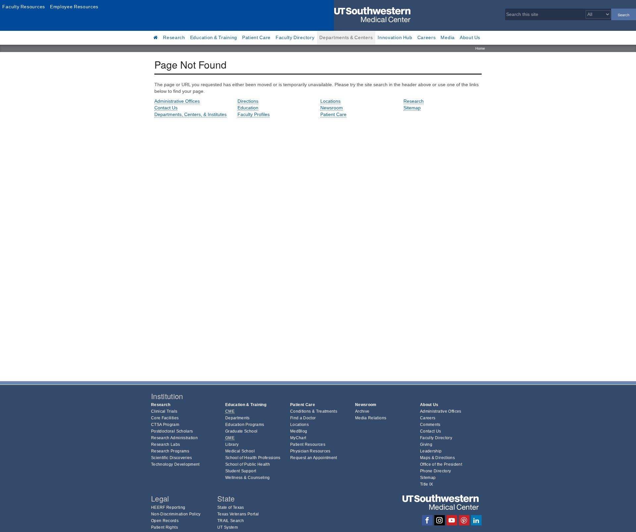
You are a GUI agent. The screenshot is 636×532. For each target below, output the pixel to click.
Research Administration (174, 438)
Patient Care (256, 37)
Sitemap (412, 107)
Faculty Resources (23, 6)
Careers (426, 37)
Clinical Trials (164, 411)
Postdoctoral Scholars (172, 431)
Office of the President (441, 464)
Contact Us (166, 107)
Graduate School (241, 431)
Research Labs (165, 444)
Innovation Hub (395, 37)
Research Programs (170, 451)
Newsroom (331, 107)
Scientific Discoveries (171, 457)
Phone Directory (435, 471)
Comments (430, 424)
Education (248, 107)
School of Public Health (247, 464)
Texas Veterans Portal (238, 514)
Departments (237, 418)
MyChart (298, 438)
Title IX (426, 484)
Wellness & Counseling (247, 477)
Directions (248, 101)
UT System (227, 527)
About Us (470, 37)
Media (448, 37)
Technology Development (175, 464)
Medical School (240, 451)
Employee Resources (74, 6)
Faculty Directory (295, 37)
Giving (426, 444)
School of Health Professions (253, 457)
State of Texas (230, 507)
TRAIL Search (230, 520)
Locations (330, 101)
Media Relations (370, 418)
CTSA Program (165, 424)
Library (231, 444)
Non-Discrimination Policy (176, 514)
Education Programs (244, 424)
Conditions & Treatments (313, 411)
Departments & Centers (346, 37)
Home (480, 48)
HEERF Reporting (168, 507)
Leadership (431, 451)
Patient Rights (164, 527)
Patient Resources (307, 444)
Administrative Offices (177, 101)
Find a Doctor (303, 418)
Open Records (165, 520)
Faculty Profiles (254, 114)
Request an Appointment (313, 457)
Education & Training (213, 37)
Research (174, 37)
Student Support (240, 471)
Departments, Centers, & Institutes (190, 114)
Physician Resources (310, 451)
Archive (362, 411)
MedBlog (298, 431)
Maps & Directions (437, 457)
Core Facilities (165, 418)
